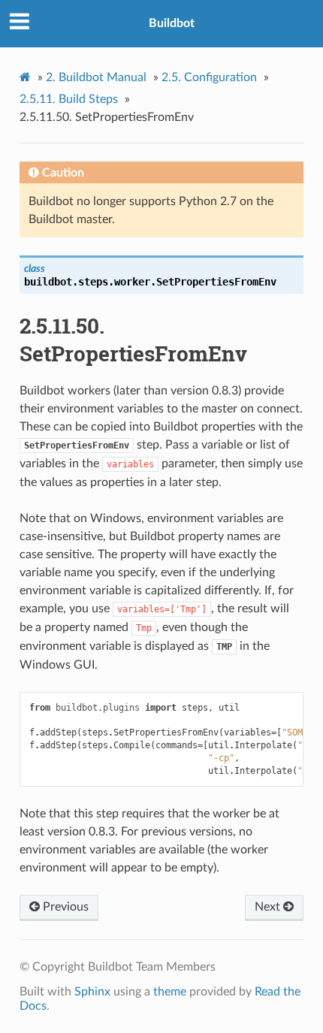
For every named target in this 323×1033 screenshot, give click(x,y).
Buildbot (172, 23)
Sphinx (92, 992)
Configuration (209, 77)
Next (269, 907)
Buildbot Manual (96, 77)
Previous (64, 907)
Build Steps (69, 99)
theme (169, 992)
